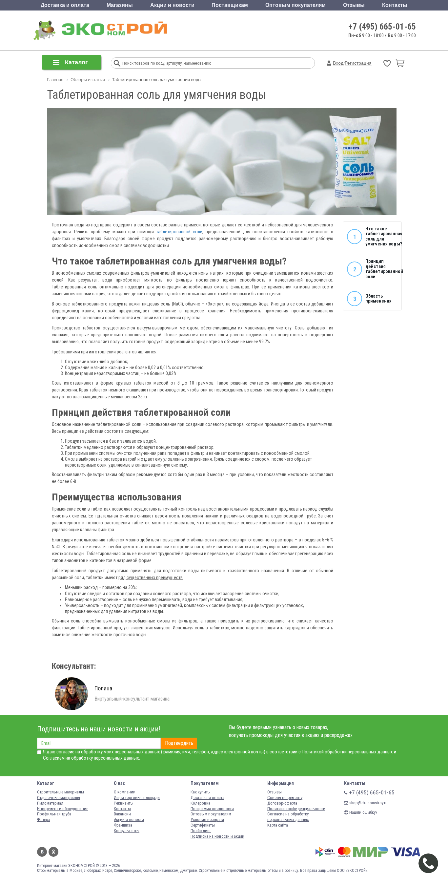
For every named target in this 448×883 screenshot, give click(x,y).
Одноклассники (53, 852)
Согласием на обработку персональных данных (91, 758)
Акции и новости (172, 5)
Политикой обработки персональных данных (347, 752)
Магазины (120, 5)
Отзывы (354, 5)
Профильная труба (54, 813)
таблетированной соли (179, 231)
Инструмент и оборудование (62, 808)
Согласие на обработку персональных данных (288, 816)
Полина (103, 688)
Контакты (394, 5)
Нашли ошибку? (362, 812)
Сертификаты (203, 825)
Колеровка (200, 803)
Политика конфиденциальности (296, 808)
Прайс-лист (201, 830)
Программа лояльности (212, 808)
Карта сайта (277, 825)
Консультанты (126, 830)
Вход (338, 63)
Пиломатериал (50, 803)
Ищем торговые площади (137, 797)
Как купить (200, 791)
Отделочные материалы (58, 797)
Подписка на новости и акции (217, 836)
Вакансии (122, 813)
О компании (124, 791)
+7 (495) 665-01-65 (382, 27)
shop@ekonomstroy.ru (368, 802)
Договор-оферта (282, 803)
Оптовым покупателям (295, 5)
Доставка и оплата (65, 5)
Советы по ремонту (284, 797)
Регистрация (358, 63)
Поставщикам (230, 5)
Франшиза (123, 825)
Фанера (43, 819)
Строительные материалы (60, 791)
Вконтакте (42, 852)
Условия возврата (207, 819)
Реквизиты (123, 803)
